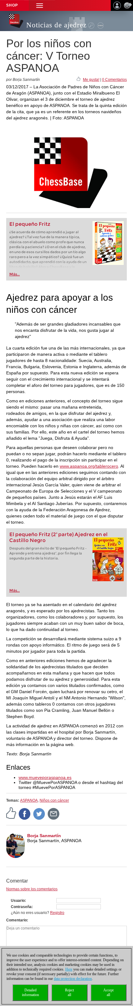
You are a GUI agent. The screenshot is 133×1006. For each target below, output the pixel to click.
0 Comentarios (114, 79)
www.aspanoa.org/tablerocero (89, 466)
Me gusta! (91, 79)
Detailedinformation (30, 992)
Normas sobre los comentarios (32, 889)
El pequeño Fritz (29, 224)
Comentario (16, 920)
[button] (39, 5)
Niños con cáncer (54, 800)
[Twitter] (39, 814)
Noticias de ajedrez (56, 25)
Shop (12, 5)
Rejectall (69, 992)
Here (68, 969)
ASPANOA (29, 800)
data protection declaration (73, 978)
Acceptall (108, 992)
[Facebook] (25, 814)
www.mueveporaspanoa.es (45, 777)
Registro (57, 913)
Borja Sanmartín (44, 835)
